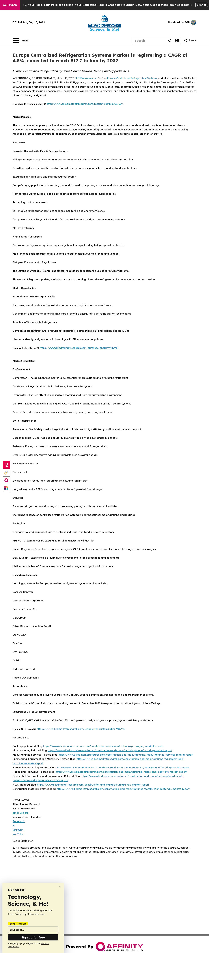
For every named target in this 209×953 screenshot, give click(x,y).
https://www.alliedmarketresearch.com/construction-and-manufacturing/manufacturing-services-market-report (126, 754)
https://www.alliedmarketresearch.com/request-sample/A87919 (85, 103)
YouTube (18, 834)
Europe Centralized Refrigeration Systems (132, 78)
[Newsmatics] (6, 488)
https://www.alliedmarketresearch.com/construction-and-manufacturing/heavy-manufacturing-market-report (122, 767)
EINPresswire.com (86, 78)
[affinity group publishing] (6, 480)
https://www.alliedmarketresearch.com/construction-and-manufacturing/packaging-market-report (102, 746)
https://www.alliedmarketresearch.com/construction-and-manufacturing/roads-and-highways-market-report (121, 771)
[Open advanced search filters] (177, 40)
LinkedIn (18, 829)
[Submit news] (6, 465)
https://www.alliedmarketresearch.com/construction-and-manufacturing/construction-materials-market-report (123, 788)
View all (201, 4)
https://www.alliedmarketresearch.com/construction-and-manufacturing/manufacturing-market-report (110, 750)
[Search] (170, 40)
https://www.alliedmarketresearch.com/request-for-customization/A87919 (81, 729)
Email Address (17, 923)
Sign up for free (33, 937)
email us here (20, 812)
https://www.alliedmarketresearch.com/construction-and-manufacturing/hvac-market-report (93, 784)
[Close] (59, 886)
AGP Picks (10, 4)
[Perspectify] (6, 473)
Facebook (19, 821)
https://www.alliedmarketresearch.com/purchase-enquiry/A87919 (79, 347)
